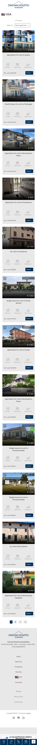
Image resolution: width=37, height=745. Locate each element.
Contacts (18, 682)
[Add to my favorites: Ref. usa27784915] (5, 180)
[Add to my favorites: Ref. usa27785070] (5, 524)
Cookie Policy (18, 702)
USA (20, 677)
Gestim (28, 713)
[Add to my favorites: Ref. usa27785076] (5, 426)
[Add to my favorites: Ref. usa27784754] (5, 278)
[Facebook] (13, 718)
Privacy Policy (18, 697)
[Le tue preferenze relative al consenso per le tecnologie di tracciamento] (33, 741)
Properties (18, 667)
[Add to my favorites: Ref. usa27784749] (5, 131)
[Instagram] (18, 718)
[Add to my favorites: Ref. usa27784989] (5, 327)
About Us (18, 662)
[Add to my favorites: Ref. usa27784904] (5, 82)
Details (28, 73)
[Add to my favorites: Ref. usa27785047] (5, 475)
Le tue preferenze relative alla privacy (20, 738)
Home (18, 656)
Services (18, 672)
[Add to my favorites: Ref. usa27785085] (5, 229)
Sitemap (18, 691)
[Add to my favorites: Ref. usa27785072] (5, 573)
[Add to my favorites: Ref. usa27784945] (5, 33)
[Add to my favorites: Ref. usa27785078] (5, 377)
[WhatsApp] (23, 718)
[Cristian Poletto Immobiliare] (18, 5)
